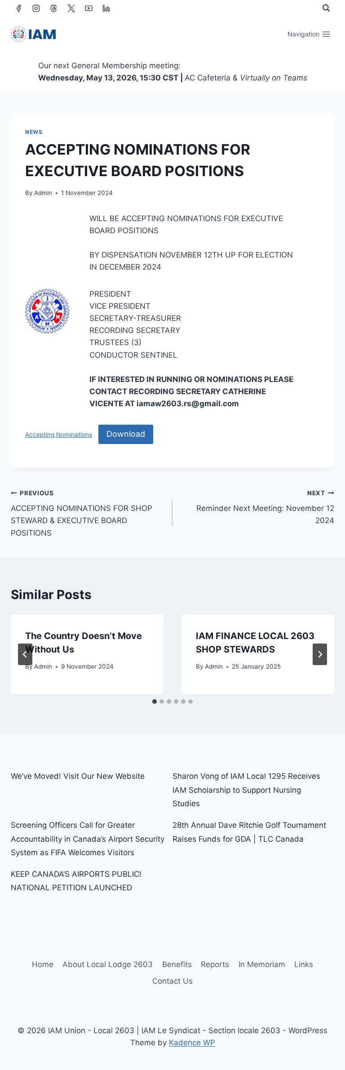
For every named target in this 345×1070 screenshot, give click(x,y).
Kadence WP (192, 1042)
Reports (215, 964)
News (33, 132)
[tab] (154, 701)
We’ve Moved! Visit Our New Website (78, 776)
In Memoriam (262, 964)
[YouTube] (88, 8)
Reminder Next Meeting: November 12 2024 (265, 507)
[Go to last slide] (25, 654)
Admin (43, 192)
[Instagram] (36, 8)
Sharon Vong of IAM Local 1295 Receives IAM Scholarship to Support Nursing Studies (246, 790)
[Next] (320, 654)
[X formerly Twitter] (71, 8)
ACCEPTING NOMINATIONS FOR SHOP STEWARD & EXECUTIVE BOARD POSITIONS (81, 513)
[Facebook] (18, 8)
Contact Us (172, 981)
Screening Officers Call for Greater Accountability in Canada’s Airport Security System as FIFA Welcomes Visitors (87, 839)
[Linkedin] (106, 8)
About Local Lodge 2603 (107, 964)
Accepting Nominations (58, 434)
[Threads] (53, 8)
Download (125, 434)
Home (42, 964)
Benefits (177, 964)
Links (303, 964)
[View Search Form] (326, 8)
